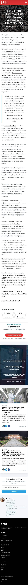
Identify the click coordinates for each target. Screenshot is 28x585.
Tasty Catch (20, 82)
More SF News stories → (14, 381)
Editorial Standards (5, 552)
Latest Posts (4, 535)
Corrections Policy (5, 555)
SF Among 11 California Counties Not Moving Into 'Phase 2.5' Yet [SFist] (14, 293)
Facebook (3, 564)
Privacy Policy (4, 579)
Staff (2, 550)
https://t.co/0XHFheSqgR (14, 115)
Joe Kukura (17, 8)
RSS (2, 569)
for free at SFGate (7, 59)
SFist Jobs (3, 538)
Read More (22, 507)
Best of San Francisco (6, 540)
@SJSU (12, 103)
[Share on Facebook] (9, 426)
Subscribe (14, 491)
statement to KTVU (10, 126)
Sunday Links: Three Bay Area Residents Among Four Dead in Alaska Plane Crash (14, 360)
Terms (2, 581)
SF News (9, 8)
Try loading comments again (14, 335)
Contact (3, 557)
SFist (4, 523)
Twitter (3, 567)
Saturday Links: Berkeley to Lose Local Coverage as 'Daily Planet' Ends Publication (14, 375)
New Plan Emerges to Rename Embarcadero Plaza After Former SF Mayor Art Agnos (14, 367)
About (2, 547)
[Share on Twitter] (6, 426)
